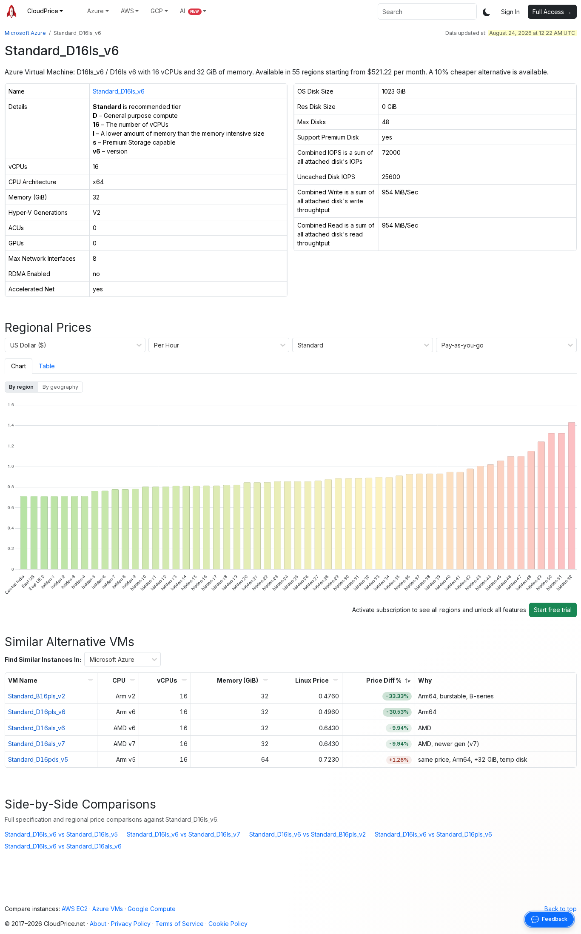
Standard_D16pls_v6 (37, 711)
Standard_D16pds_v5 (38, 759)
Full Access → (552, 11)
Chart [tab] (18, 366)
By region (21, 387)
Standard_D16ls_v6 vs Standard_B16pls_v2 (307, 834)
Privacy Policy (131, 923)
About (98, 923)
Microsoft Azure (25, 33)
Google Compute (152, 908)
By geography (60, 387)
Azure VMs (107, 908)
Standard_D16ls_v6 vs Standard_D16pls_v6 (433, 834)
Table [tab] (47, 366)
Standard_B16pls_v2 (37, 696)
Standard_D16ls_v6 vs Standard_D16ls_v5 (61, 834)
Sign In (510, 11)
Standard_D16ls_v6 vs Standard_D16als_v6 (63, 846)
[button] (45, 10)
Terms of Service (179, 923)
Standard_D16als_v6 (36, 728)
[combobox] (427, 11)
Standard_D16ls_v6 (119, 91)
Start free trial (553, 609)
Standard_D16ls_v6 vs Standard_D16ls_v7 (183, 834)
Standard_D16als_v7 (36, 743)
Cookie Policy (228, 923)
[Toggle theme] (486, 11)
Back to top (560, 908)
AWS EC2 (75, 908)
